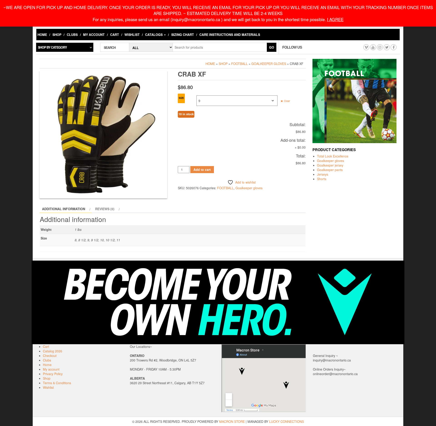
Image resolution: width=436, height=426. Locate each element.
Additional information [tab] (63, 209)
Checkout (50, 355)
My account (94, 34)
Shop (56, 34)
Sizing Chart (182, 34)
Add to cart (202, 169)
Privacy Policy (53, 373)
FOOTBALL (239, 63)
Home (42, 34)
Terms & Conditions (57, 383)
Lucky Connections (286, 421)
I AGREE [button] (335, 19)
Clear (287, 101)
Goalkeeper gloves (268, 63)
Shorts (321, 179)
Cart (114, 34)
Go (271, 47)
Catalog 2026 (52, 351)
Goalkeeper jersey (330, 165)
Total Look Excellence (332, 156)
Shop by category (52, 47)
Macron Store (232, 421)
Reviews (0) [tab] (104, 209)
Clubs (72, 34)
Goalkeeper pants (330, 169)
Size (181, 98)
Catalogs (154, 34)
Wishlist (132, 34)
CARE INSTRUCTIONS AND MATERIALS (229, 34)
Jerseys (322, 174)
